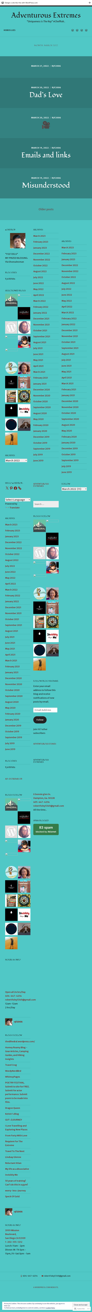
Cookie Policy (50, 1308)
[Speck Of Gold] (11, 439)
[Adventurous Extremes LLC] (82, 30)
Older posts (46, 209)
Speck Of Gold (12, 1196)
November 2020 (13, 684)
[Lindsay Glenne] (11, 397)
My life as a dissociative (17, 1169)
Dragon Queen (12, 1108)
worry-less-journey (15, 1190)
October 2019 (12, 731)
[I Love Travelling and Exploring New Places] (11, 368)
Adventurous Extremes (46, 15)
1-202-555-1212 (13, 1242)
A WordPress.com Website (45, 1287)
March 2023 (11, 524)
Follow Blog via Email (45, 681)
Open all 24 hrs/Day (15, 992)
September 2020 (14, 696)
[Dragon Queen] (24, 342)
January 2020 (12, 719)
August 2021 (11, 631)
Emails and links (46, 155)
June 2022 (10, 571)
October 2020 (12, 690)
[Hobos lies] (73, 30)
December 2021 (13, 607)
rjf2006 (56, 66)
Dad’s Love (46, 95)
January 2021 (11, 672)
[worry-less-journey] (24, 425)
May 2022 (10, 577)
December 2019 (13, 725)
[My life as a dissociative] (11, 411)
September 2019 (13, 737)
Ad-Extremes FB (13, 779)
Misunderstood (46, 185)
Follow (39, 719)
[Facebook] (15, 488)
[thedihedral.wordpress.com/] (11, 301)
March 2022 (11, 589)
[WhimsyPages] (24, 328)
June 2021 (10, 642)
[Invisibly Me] (24, 411)
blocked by (47, 830)
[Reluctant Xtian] (24, 397)
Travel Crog (11, 1065)
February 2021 (12, 666)
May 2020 (10, 707)
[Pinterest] (11, 488)
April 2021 (10, 654)
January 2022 (12, 601)
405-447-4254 (41, 802)
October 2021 (12, 619)
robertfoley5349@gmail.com (20, 999)
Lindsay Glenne (13, 1157)
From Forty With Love (16, 1135)
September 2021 (13, 625)
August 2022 (11, 560)
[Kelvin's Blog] (11, 341)
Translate (15, 507)
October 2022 (12, 554)
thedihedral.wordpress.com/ (20, 1041)
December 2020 (13, 678)
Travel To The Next (14, 1151)
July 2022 (10, 566)
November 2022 (13, 548)
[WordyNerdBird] (24, 314)
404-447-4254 (13, 996)
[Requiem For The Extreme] (11, 383)
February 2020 (12, 713)
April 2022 (10, 583)
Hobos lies (9, 30)
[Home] (77, 30)
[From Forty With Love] (24, 368)
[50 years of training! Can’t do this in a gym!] (11, 425)
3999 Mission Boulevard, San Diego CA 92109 (15, 1234)
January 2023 (12, 536)
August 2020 (12, 702)
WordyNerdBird (13, 1071)
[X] (7, 488)
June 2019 (10, 749)
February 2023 (12, 530)
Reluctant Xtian (13, 1163)
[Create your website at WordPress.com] (46, 2)
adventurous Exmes (44, 744)
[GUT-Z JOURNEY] (11, 354)
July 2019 (10, 743)
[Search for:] (46, 504)
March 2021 (11, 660)
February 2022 (12, 595)
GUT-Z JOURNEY (13, 1119)
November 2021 (13, 613)
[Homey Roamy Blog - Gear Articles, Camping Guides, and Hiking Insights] (24, 300)
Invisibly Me (11, 1174)
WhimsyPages (12, 1076)
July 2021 (9, 637)
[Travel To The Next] (24, 383)
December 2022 (13, 542)
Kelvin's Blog (12, 1114)
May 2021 (10, 648)
